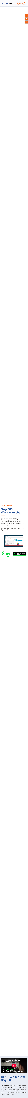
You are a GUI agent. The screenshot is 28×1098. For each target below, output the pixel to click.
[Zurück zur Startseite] (6, 3)
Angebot (21, 3)
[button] (26, 3)
